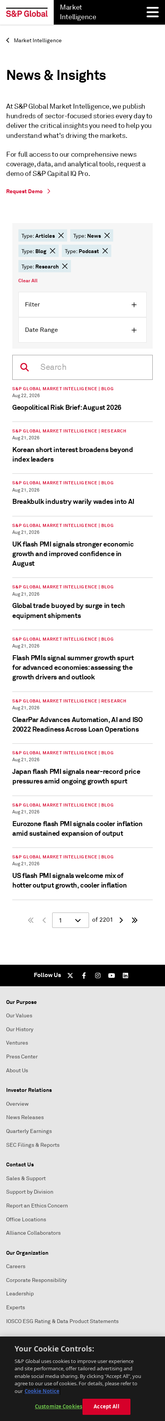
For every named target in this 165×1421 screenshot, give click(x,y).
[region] (82, 1379)
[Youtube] (112, 975)
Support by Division (29, 1192)
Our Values (19, 1015)
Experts (15, 1307)
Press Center (22, 1056)
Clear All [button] (28, 281)
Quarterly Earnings (29, 1131)
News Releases (25, 1117)
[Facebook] (84, 975)
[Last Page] (135, 920)
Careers (15, 1266)
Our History (19, 1029)
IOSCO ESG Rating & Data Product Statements (62, 1321)
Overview (17, 1104)
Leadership (20, 1293)
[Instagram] (98, 975)
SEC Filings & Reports (32, 1145)
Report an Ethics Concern (37, 1205)
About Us (17, 1070)
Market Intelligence (37, 40)
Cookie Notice (42, 1391)
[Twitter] (70, 975)
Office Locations (26, 1219)
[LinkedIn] (125, 975)
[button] (61, 235)
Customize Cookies (58, 1406)
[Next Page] (120, 920)
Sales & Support (26, 1178)
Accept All (106, 1406)
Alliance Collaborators (33, 1233)
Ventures (17, 1043)
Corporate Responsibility (36, 1280)
